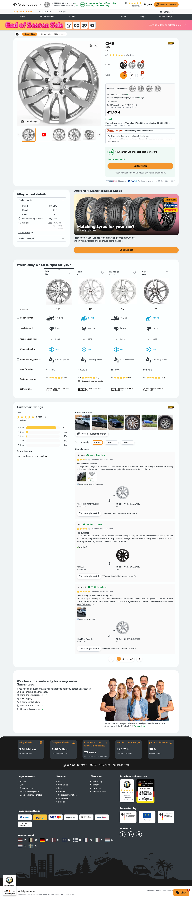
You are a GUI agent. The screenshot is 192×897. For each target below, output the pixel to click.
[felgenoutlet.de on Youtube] (139, 834)
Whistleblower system (29, 791)
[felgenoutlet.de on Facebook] (123, 834)
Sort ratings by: (82, 442)
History (95, 785)
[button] (41, 200)
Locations (96, 788)
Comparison (45, 11)
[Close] (185, 25)
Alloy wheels (45, 34)
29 (131, 658)
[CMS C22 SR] (132, 65)
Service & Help (165, 16)
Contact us (63, 785)
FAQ (60, 781)
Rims (22, 16)
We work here (139, 726)
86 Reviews (129, 55)
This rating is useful (89, 513)
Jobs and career (99, 791)
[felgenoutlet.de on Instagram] (131, 834)
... (127, 658)
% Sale (123, 16)
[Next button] (139, 659)
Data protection (26, 788)
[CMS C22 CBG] (123, 65)
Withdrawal (63, 798)
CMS (56, 34)
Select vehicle (30, 34)
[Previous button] (111, 659)
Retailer (61, 791)
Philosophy (97, 781)
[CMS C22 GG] (141, 65)
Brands (71, 16)
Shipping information (67, 795)
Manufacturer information (31, 795)
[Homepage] (17, 34)
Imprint (23, 781)
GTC (21, 785)
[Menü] (14, 876)
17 (132, 75)
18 (141, 75)
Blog (142, 16)
